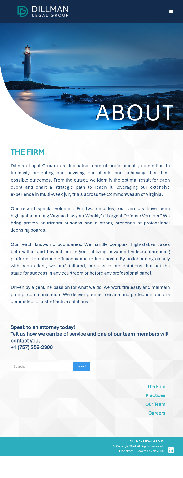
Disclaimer (126, 451)
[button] (171, 12)
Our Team (155, 404)
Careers (156, 413)
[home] (43, 11)
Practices (155, 395)
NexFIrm (158, 451)
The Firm (156, 387)
